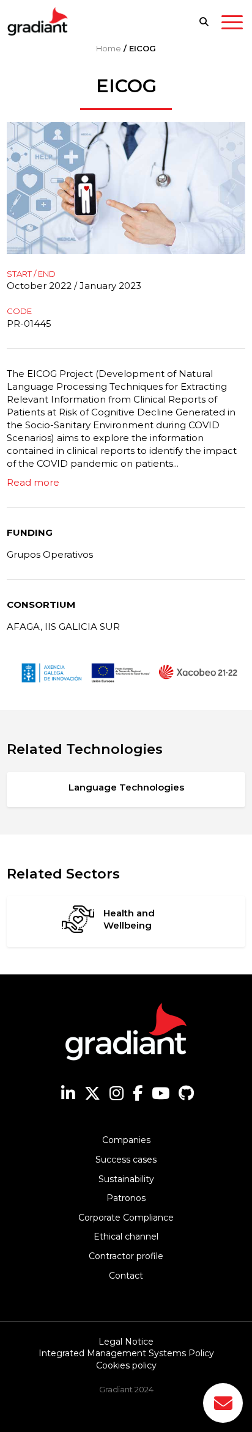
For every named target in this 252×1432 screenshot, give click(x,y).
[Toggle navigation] (232, 24)
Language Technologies (126, 787)
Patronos (126, 1198)
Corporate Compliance (126, 1217)
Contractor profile (126, 1256)
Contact (126, 1275)
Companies (126, 1139)
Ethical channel (126, 1236)
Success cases (126, 1159)
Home (108, 48)
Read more (33, 482)
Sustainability (126, 1179)
